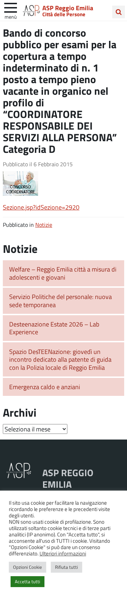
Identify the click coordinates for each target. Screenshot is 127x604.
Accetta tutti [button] (27, 581)
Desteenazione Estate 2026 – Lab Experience (54, 328)
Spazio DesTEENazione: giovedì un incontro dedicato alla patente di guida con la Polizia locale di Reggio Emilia (60, 359)
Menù (11, 16)
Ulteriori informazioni (63, 553)
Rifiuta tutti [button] (66, 567)
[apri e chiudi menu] (11, 7)
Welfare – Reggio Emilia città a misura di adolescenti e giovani (62, 273)
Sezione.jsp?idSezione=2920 (41, 207)
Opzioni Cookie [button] (27, 567)
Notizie (43, 224)
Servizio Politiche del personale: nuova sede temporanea (60, 300)
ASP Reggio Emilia (67, 7)
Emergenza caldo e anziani (44, 386)
